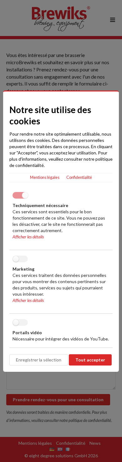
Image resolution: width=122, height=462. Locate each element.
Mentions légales (44, 177)
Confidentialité (79, 177)
